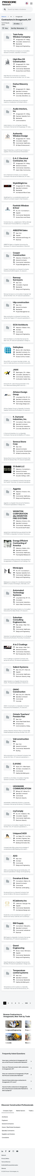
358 (26, 1003)
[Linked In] (2, 1151)
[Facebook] (5, 1151)
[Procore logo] (9, 2)
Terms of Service (5, 1161)
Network (6, 4)
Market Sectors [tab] (20, 1110)
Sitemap (3, 1168)
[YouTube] (17, 1151)
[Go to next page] (30, 1003)
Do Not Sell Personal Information (9, 1165)
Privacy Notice (5, 1158)
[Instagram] (13, 1151)
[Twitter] (9, 1151)
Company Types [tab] (7, 1110)
